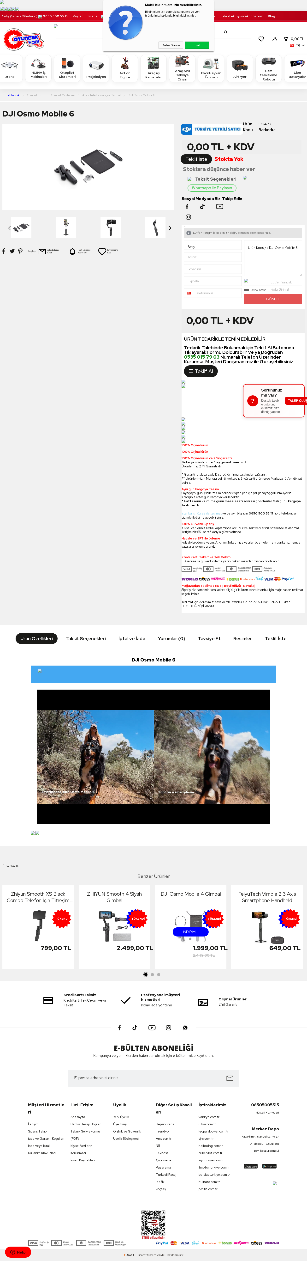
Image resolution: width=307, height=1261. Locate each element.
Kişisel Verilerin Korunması (81, 1149)
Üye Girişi (120, 1124)
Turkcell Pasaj (166, 1175)
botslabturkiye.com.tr (214, 1175)
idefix (160, 1182)
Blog (271, 16)
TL (298, 39)
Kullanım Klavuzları (42, 1153)
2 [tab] (152, 974)
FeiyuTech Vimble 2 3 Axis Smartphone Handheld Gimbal (267, 897)
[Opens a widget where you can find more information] (18, 1253)
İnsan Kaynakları (83, 1160)
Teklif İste (196, 159)
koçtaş (161, 1189)
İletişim (33, 1124)
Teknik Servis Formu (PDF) (85, 1135)
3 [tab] (158, 974)
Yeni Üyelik (121, 1117)
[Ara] (225, 32)
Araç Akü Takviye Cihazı (182, 75)
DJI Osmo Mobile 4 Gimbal (191, 894)
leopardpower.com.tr (214, 1131)
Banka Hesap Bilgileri (86, 1124)
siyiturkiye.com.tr (211, 1160)
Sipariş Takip (37, 1131)
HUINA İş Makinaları (38, 74)
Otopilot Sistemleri (67, 74)
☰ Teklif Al (201, 371)
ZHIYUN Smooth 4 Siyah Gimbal (114, 897)
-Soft (129, 1255)
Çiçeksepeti (164, 1160)
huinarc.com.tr (209, 1182)
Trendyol (162, 1131)
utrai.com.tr (207, 1124)
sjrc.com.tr (206, 1139)
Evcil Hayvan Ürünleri (211, 75)
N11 (158, 1146)
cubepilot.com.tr (210, 1153)
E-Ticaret (141, 1255)
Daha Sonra (171, 45)
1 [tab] (146, 974)
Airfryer (240, 76)
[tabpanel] (38, 928)
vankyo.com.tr (209, 1117)
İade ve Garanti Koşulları (46, 1139)
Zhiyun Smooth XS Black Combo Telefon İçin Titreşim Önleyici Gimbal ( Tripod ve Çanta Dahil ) (38, 897)
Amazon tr (163, 1139)
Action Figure (124, 75)
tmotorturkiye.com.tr (214, 1167)
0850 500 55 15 (55, 16)
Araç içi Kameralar (153, 75)
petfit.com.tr (208, 1189)
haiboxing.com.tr (211, 1146)
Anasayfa (78, 1117)
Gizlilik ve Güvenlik (127, 1131)
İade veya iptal (39, 1146)
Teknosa (162, 1153)
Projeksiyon (96, 76)
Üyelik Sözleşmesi (126, 1139)
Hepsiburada (165, 1124)
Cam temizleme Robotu (268, 75)
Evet (197, 45)
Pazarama (163, 1167)
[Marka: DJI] (212, 130)
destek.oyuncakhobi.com (243, 16)
